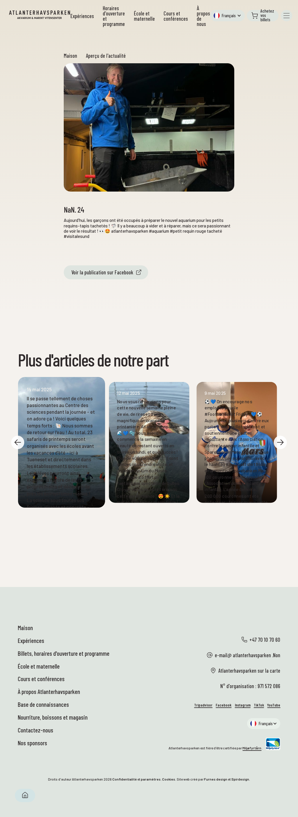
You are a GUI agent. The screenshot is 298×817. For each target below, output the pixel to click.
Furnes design (215, 779)
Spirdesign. (240, 779)
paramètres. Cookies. (158, 779)
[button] (227, 15)
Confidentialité (124, 779)
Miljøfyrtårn (251, 748)
